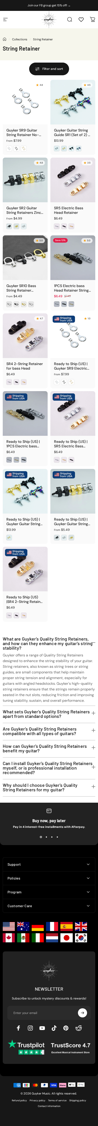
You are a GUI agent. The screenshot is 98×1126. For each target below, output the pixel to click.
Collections (19, 39)
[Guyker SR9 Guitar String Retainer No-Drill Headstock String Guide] (25, 102)
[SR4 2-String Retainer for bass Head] (25, 335)
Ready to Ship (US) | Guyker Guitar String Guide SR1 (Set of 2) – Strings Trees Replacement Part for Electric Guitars (24, 521)
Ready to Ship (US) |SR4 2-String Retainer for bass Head (25, 599)
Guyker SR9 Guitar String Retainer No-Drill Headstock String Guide (24, 132)
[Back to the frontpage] (4, 39)
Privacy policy (37, 1100)
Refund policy (19, 1100)
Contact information (49, 1106)
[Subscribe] (82, 1012)
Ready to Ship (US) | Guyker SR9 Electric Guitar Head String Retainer (71, 366)
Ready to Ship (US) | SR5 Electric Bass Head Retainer (71, 443)
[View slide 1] (41, 837)
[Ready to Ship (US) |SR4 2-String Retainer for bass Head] (25, 569)
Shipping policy (77, 1100)
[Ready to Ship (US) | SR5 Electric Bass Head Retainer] (72, 413)
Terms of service (57, 1100)
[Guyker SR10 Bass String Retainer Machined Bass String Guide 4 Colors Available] (25, 257)
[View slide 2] (46, 837)
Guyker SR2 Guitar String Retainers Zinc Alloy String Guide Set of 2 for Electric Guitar (25, 210)
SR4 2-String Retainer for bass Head (24, 366)
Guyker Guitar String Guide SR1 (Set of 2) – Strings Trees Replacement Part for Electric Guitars (72, 132)
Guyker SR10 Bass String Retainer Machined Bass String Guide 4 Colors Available (24, 288)
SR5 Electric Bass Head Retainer (68, 210)
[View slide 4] (57, 837)
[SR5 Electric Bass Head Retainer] (72, 180)
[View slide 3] (51, 837)
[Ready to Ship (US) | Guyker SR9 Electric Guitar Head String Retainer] (72, 335)
